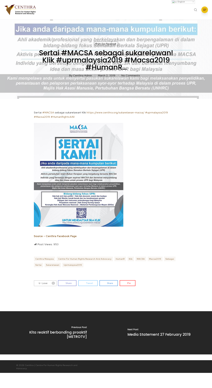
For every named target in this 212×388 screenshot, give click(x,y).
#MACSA (48, 112)
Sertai (38, 265)
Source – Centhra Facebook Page (55, 236)
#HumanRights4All (63, 116)
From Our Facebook (106, 44)
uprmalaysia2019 (73, 265)
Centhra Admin (82, 75)
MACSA (141, 259)
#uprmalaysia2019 (156, 112)
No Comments (130, 75)
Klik (131, 259)
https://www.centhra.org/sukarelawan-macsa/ (116, 112)
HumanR (120, 259)
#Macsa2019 (42, 116)
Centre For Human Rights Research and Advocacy (84, 259)
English (181, 2)
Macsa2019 (155, 259)
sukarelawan (52, 265)
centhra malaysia (44, 259)
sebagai (169, 259)
